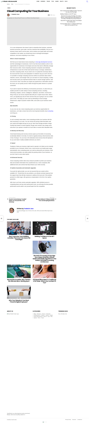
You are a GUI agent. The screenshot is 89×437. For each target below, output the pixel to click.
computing (50, 111)
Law (48, 316)
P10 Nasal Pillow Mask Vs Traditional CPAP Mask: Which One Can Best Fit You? (44, 281)
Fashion (42, 315)
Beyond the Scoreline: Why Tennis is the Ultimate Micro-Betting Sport (18, 280)
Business (43, 1)
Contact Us (79, 419)
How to (44, 316)
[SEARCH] (87, 1)
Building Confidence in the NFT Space (44, 237)
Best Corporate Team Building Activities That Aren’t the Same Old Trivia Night (18, 237)
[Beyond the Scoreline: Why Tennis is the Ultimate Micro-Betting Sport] (19, 271)
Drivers (43, 313)
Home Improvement (38, 316)
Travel (48, 1)
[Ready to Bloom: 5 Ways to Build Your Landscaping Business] (87, 218)
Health (61, 1)
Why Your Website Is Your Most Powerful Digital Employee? (19, 301)
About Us (74, 419)
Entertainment (18, 277)
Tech (52, 1)
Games (57, 1)
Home (38, 1)
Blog (66, 1)
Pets (51, 316)
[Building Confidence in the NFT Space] (44, 228)
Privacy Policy (68, 419)
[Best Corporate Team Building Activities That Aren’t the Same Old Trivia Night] (19, 228)
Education (48, 313)
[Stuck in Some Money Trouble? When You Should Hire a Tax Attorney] (1, 218)
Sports (35, 317)
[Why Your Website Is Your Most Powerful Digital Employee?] (19, 292)
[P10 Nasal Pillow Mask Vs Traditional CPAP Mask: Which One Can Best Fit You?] (44, 271)
